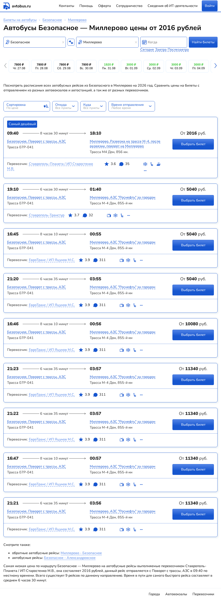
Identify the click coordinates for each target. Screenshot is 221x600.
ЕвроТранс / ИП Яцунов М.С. (52, 260)
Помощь (86, 5)
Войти (210, 5)
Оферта (104, 5)
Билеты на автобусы (20, 20)
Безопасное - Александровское (70, 557)
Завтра (161, 49)
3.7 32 (83, 215)
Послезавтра (178, 49)
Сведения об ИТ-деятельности (172, 5)
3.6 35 (120, 163)
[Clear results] (63, 42)
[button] (6, 66)
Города (154, 594)
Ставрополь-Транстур (46, 215)
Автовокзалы (176, 594)
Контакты (66, 5)
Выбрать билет (193, 144)
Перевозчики (203, 594)
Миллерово (77, 20)
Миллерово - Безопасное (81, 553)
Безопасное (52, 20)
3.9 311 (95, 260)
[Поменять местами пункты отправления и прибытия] (71, 42)
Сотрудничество (129, 5)
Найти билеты (203, 42)
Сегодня (147, 49)
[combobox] (34, 42)
